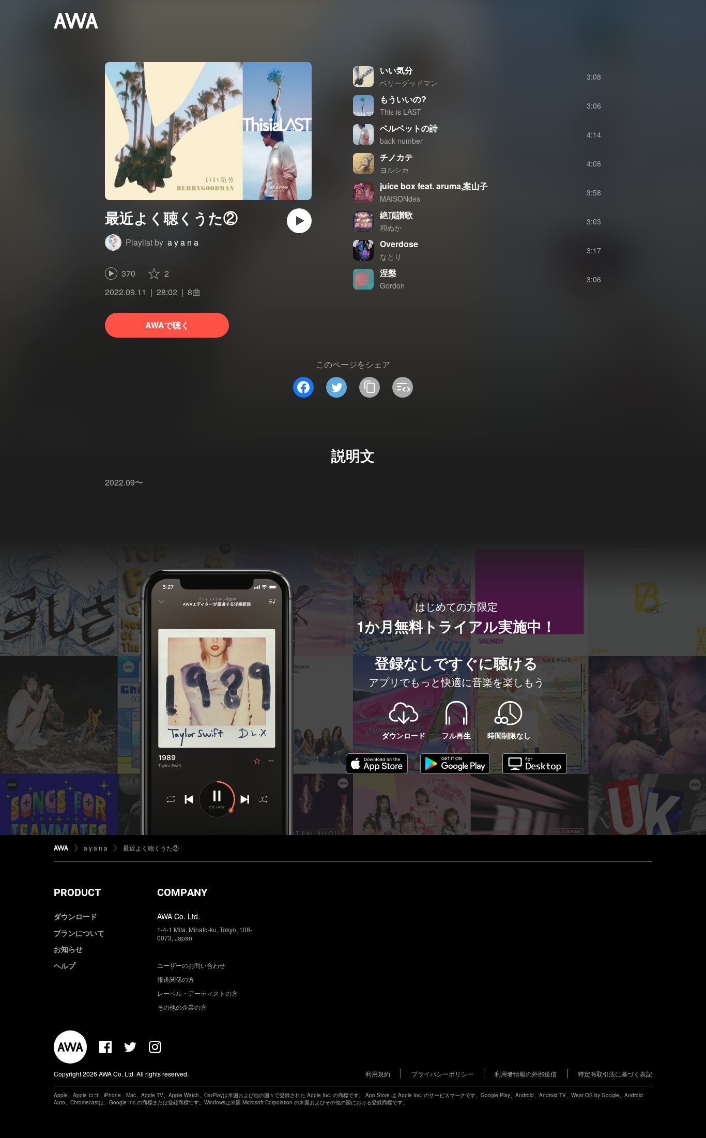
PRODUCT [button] (77, 892)
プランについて (79, 933)
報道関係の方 (175, 979)
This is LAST (400, 112)
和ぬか (391, 227)
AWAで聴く (167, 325)
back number (401, 140)
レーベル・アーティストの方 (197, 993)
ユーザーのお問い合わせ (191, 965)
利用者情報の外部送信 (526, 1073)
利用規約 (377, 1073)
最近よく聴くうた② (151, 847)
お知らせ (68, 949)
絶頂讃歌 (396, 215)
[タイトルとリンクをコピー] (369, 387)
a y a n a (182, 242)
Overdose (399, 244)
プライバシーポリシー (442, 1073)
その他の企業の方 (182, 1007)
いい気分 (396, 70)
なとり (391, 256)
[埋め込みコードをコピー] (402, 387)
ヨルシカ (394, 169)
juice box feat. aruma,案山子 (434, 186)
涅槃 (388, 273)
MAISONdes (400, 198)
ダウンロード (75, 916)
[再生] (299, 220)
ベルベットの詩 (409, 128)
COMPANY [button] (182, 892)
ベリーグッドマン (409, 83)
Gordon (392, 285)
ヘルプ (64, 965)
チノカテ (396, 157)
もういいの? (403, 99)
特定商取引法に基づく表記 (615, 1073)
